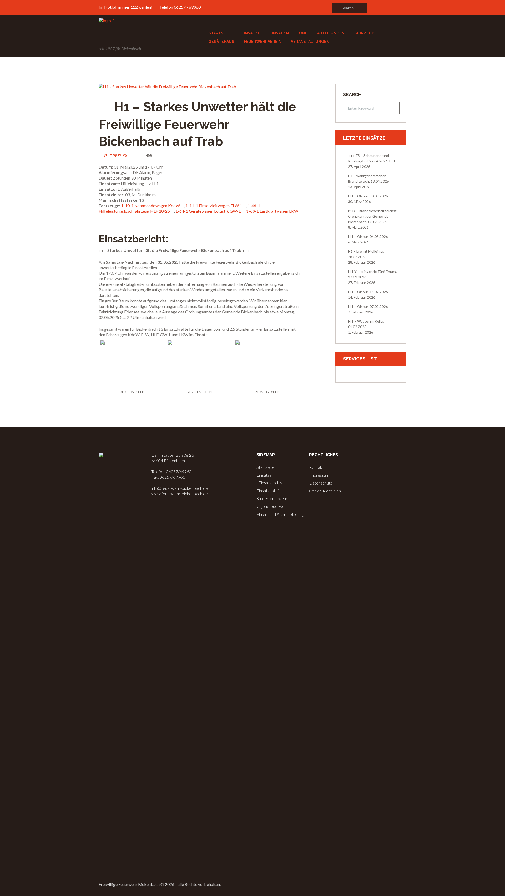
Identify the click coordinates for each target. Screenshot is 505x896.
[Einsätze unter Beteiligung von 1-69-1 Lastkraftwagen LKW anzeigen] (100, 217)
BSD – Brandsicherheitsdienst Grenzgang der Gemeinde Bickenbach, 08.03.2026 (372, 216)
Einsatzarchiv (270, 482)
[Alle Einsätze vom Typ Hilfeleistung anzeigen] (146, 184)
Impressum (319, 474)
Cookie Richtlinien (325, 490)
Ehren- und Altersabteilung (280, 514)
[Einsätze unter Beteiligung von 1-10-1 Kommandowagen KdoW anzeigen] (182, 206)
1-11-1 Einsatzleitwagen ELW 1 (213, 205)
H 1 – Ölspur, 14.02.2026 (368, 291)
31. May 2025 (115, 155)
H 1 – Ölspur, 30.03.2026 (368, 196)
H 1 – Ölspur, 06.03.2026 (368, 236)
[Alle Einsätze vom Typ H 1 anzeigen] (161, 184)
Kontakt (316, 467)
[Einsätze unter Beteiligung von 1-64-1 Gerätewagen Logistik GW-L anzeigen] (243, 211)
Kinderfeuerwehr (271, 498)
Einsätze (264, 474)
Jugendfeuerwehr (272, 506)
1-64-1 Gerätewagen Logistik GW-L (208, 210)
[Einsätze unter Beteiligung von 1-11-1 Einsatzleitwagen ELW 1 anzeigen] (244, 206)
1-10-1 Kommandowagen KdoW (150, 205)
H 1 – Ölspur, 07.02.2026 (368, 306)
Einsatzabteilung (270, 490)
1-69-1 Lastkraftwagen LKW (272, 210)
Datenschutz (320, 482)
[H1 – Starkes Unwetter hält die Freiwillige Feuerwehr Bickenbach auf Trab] (200, 86)
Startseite (265, 467)
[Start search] (336, 7)
